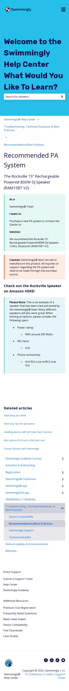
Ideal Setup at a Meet (15, 415)
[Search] (62, 97)
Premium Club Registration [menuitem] (19, 607)
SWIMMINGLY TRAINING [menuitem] (20, 499)
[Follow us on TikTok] (57, 660)
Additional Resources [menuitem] (15, 601)
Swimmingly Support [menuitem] (21, 530)
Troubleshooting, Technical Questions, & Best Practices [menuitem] (30, 508)
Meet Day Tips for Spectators (19, 423)
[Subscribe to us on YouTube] (63, 660)
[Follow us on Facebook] (46, 660)
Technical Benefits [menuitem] (20, 537)
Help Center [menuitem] (10, 584)
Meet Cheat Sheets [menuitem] (14, 619)
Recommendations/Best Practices (24, 144)
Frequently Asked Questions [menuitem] (20, 613)
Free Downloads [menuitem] (13, 630)
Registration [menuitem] (12, 472)
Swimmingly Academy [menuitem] (16, 590)
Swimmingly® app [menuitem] (16, 486)
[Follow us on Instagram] (52, 660)
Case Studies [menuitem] (10, 636)
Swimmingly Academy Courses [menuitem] (23, 458)
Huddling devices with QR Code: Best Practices (28, 432)
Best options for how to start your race (24, 440)
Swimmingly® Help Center (19, 119)
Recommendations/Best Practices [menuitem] (31, 523)
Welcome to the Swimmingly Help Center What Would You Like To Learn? (33, 64)
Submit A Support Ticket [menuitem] (18, 579)
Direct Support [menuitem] (12, 572)
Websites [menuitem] (11, 551)
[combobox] (31, 97)
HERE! (30, 291)
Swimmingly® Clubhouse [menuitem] (20, 479)
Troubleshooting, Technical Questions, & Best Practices (31, 128)
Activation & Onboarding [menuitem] (20, 465)
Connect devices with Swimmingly (21, 448)
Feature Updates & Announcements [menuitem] (26, 544)
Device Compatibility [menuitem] (21, 516)
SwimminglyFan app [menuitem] (17, 492)
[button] (62, 458)
